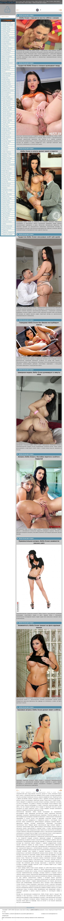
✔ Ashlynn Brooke (6, 48)
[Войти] (7, 9)
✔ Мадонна (4, 230)
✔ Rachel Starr (5, 185)
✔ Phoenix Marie (6, 179)
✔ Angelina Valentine (7, 37)
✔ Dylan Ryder (5, 88)
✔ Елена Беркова (6, 226)
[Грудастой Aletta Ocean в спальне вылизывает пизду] (39, 101)
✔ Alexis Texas (5, 31)
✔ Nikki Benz (5, 171)
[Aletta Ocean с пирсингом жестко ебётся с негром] (39, 34)
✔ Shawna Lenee (6, 198)
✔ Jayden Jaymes (6, 107)
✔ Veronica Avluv (6, 221)
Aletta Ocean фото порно (26, 15)
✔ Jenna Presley (6, 116)
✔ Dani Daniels (5, 75)
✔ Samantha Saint (6, 190)
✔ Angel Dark (5, 35)
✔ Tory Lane (4, 219)
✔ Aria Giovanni (6, 39)
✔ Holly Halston (6, 101)
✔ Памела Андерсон (7, 232)
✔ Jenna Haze (5, 111)
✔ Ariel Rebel (5, 41)
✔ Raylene (4, 188)
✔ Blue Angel (5, 58)
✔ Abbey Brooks (6, 22)
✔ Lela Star (4, 145)
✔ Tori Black (4, 217)
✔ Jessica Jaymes (6, 120)
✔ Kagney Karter (6, 128)
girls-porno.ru (37, 913)
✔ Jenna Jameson (6, 113)
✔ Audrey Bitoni (6, 50)
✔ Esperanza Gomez (7, 90)
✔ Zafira (3, 224)
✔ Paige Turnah (6, 175)
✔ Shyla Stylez (5, 200)
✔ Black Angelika (6, 56)
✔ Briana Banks (6, 67)
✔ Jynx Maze (5, 126)
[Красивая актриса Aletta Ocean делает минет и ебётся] (39, 745)
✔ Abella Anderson (7, 25)
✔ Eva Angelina (6, 92)
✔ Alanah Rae (5, 27)
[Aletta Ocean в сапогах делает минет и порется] (39, 187)
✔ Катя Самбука (6, 228)
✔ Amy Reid (5, 33)
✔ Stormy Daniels (6, 209)
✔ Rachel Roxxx (6, 183)
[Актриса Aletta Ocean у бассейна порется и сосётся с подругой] (39, 494)
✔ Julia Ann (4, 124)
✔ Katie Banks (5, 130)
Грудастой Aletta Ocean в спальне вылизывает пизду (39, 65)
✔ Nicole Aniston (6, 169)
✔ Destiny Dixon (6, 84)
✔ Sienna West (5, 202)
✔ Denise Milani (6, 82)
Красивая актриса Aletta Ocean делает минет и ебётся (38, 710)
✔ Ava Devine (5, 54)
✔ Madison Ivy (5, 156)
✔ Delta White (5, 80)
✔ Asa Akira (4, 46)
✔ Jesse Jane (5, 118)
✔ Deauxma (4, 77)
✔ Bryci (3, 71)
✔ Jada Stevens (6, 103)
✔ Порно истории (6, 234)
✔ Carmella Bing (6, 73)
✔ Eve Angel (5, 94)
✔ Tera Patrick (5, 215)
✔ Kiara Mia (4, 139)
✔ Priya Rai (4, 181)
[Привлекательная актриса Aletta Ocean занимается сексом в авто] (39, 579)
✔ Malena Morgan (6, 158)
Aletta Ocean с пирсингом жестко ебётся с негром (39, 18)
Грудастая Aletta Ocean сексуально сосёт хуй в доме (39, 237)
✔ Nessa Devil (5, 166)
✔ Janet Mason (5, 105)
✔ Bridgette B (5, 69)
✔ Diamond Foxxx (6, 86)
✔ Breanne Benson (7, 63)
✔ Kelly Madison (6, 137)
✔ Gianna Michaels (6, 99)
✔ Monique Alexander (8, 164)
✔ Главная (8, 20)
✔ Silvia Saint (5, 204)
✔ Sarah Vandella (6, 194)
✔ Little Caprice (6, 152)
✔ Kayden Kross (6, 133)
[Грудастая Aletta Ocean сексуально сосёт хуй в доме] (39, 273)
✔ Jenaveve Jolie (6, 109)
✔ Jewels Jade (5, 122)
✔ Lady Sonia (5, 143)
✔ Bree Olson (5, 65)
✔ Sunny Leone (5, 211)
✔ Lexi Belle (4, 147)
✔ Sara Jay (4, 192)
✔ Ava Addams (5, 52)
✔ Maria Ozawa (5, 160)
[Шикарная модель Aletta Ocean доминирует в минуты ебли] (39, 410)
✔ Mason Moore (6, 162)
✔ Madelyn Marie (6, 154)
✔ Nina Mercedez (6, 173)
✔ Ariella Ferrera (6, 44)
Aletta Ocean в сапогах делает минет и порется (39, 151)
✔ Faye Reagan (6, 97)
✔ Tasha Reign (5, 213)
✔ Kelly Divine (5, 135)
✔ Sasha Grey (5, 196)
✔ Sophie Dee (5, 207)
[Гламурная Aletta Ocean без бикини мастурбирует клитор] (39, 341)
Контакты (30, 907)
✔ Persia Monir (5, 177)
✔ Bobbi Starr (5, 61)
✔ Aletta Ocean (6, 29)
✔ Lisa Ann (4, 149)
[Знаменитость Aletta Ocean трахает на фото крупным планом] (39, 663)
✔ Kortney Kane (6, 141)
